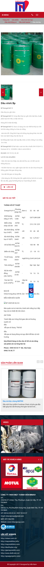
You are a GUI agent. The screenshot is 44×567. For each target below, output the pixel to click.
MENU (6, 15)
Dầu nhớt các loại (27, 20)
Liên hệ (9, 187)
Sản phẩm (15, 20)
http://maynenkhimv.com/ (10, 544)
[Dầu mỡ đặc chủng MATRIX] (22, 384)
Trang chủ (6, 20)
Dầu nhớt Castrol (24, 22)
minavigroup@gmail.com (15, 516)
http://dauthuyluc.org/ (9, 547)
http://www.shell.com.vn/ (10, 553)
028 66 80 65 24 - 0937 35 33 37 (15, 513)
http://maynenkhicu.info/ (10, 541)
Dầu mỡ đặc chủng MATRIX (13, 401)
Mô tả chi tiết (9, 198)
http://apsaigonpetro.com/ (11, 556)
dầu (5, 325)
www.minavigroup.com (15, 522)
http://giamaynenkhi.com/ (10, 550)
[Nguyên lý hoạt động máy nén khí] (22, 439)
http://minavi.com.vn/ (9, 538)
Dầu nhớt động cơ (10, 22)
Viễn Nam (33, 564)
